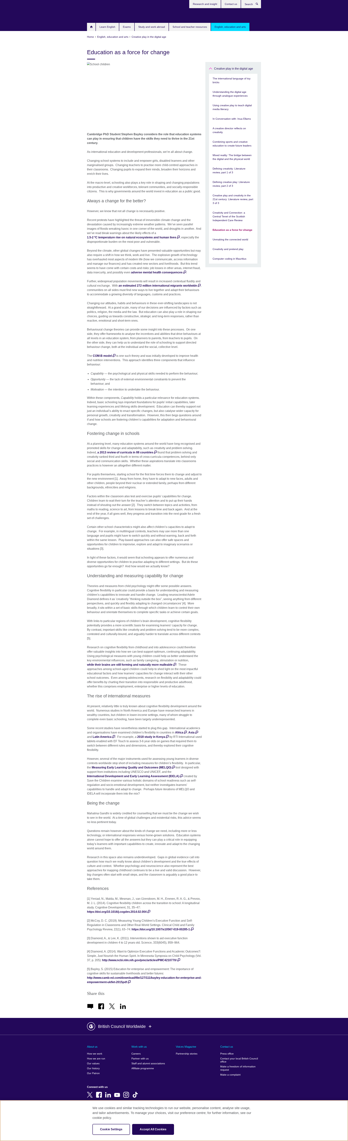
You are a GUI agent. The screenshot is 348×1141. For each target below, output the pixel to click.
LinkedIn (108, 1092)
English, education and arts (230, 26)
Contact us (231, 4)
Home (91, 27)
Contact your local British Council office (239, 1060)
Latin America (102, 736)
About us (92, 1046)
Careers (136, 1053)
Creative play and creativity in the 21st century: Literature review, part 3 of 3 (233, 199)
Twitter (90, 1092)
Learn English (107, 26)
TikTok (136, 1092)
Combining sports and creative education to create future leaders (232, 143)
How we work (94, 1053)
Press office (227, 1053)
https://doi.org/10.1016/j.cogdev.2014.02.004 (117, 911)
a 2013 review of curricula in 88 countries (125, 452)
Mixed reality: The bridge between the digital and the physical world (232, 157)
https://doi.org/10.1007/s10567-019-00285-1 (161, 929)
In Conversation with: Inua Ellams (232, 118)
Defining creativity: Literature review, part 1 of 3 (229, 170)
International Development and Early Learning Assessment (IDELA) (133, 776)
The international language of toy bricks (231, 80)
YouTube (117, 1092)
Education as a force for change (232, 229)
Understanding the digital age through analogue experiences (230, 93)
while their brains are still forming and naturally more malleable (130, 664)
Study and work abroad (151, 26)
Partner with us (140, 1058)
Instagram (126, 1092)
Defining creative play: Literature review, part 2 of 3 (231, 184)
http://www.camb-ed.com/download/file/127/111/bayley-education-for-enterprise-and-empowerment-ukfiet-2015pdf (144, 980)
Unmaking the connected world (230, 239)
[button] (174, 1026)
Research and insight (205, 4)
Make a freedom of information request (238, 1068)
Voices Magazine (186, 1046)
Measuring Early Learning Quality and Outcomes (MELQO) (131, 767)
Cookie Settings (111, 1129)
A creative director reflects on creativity (229, 130)
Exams (127, 26)
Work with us (139, 1046)
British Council (97, 15)
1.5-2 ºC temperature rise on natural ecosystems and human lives (131, 237)
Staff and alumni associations (148, 1063)
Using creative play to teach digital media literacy (232, 107)
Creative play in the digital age (233, 68)
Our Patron (93, 1073)
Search (258, 5)
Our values (93, 1063)
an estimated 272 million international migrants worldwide (158, 285)
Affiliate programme (142, 1068)
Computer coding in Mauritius (229, 258)
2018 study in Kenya (151, 736)
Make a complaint (230, 1074)
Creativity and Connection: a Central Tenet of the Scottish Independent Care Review (229, 216)
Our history (93, 1068)
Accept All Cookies (153, 1129)
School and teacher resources (190, 26)
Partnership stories (186, 1053)
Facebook (99, 1092)
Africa (179, 732)
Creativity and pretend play (228, 249)
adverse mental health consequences (157, 272)
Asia (191, 732)
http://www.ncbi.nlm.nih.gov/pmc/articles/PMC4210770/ (139, 960)
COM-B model (102, 355)
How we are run (96, 1058)
